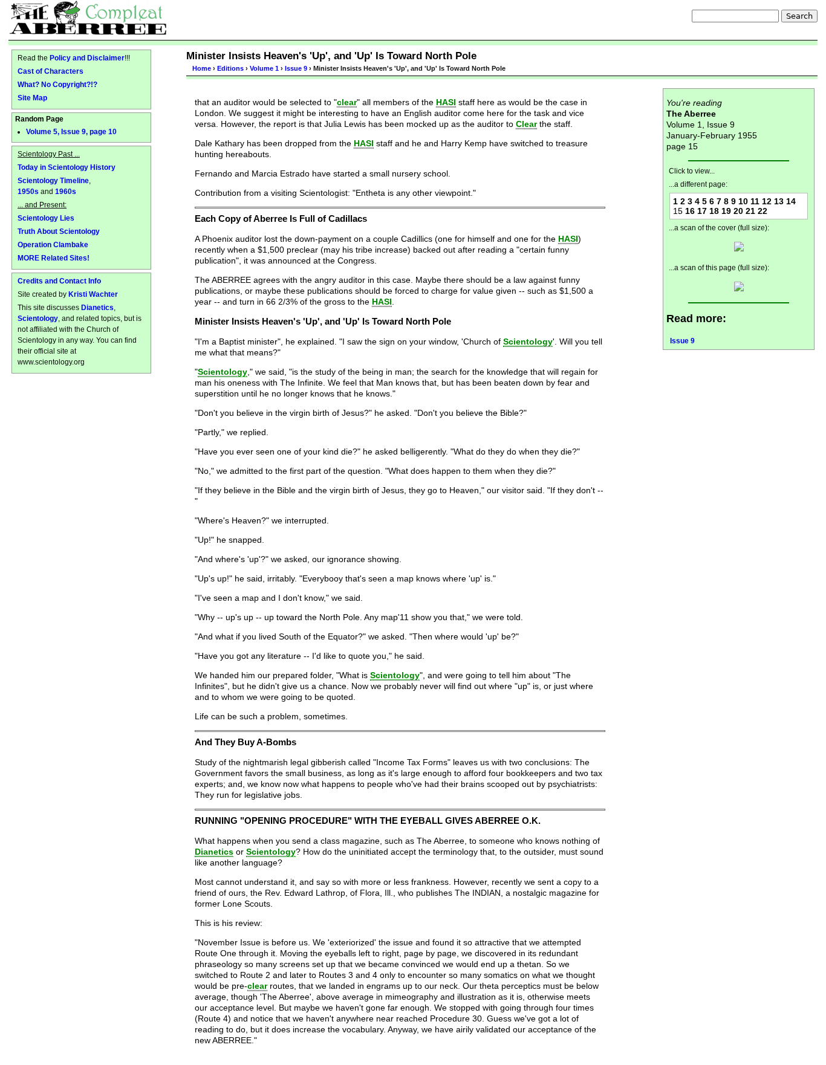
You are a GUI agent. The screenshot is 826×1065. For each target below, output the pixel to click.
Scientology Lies (46, 218)
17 (702, 211)
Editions (230, 68)
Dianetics (97, 307)
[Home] (87, 17)
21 (750, 211)
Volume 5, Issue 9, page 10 (71, 132)
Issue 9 (296, 68)
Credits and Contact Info (59, 281)
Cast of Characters (50, 71)
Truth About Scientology (59, 231)
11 (754, 201)
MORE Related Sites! (53, 258)
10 (743, 201)
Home (201, 68)
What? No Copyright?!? (57, 84)
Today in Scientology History (66, 167)
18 (714, 211)
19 (726, 211)
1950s (28, 191)
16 (690, 211)
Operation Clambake (53, 244)
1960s (65, 191)
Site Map (32, 98)
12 (767, 201)
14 (791, 201)
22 (762, 211)
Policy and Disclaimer (87, 58)
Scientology (38, 318)
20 (738, 211)
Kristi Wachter (93, 294)
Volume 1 (264, 68)
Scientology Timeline (53, 180)
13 (779, 201)
